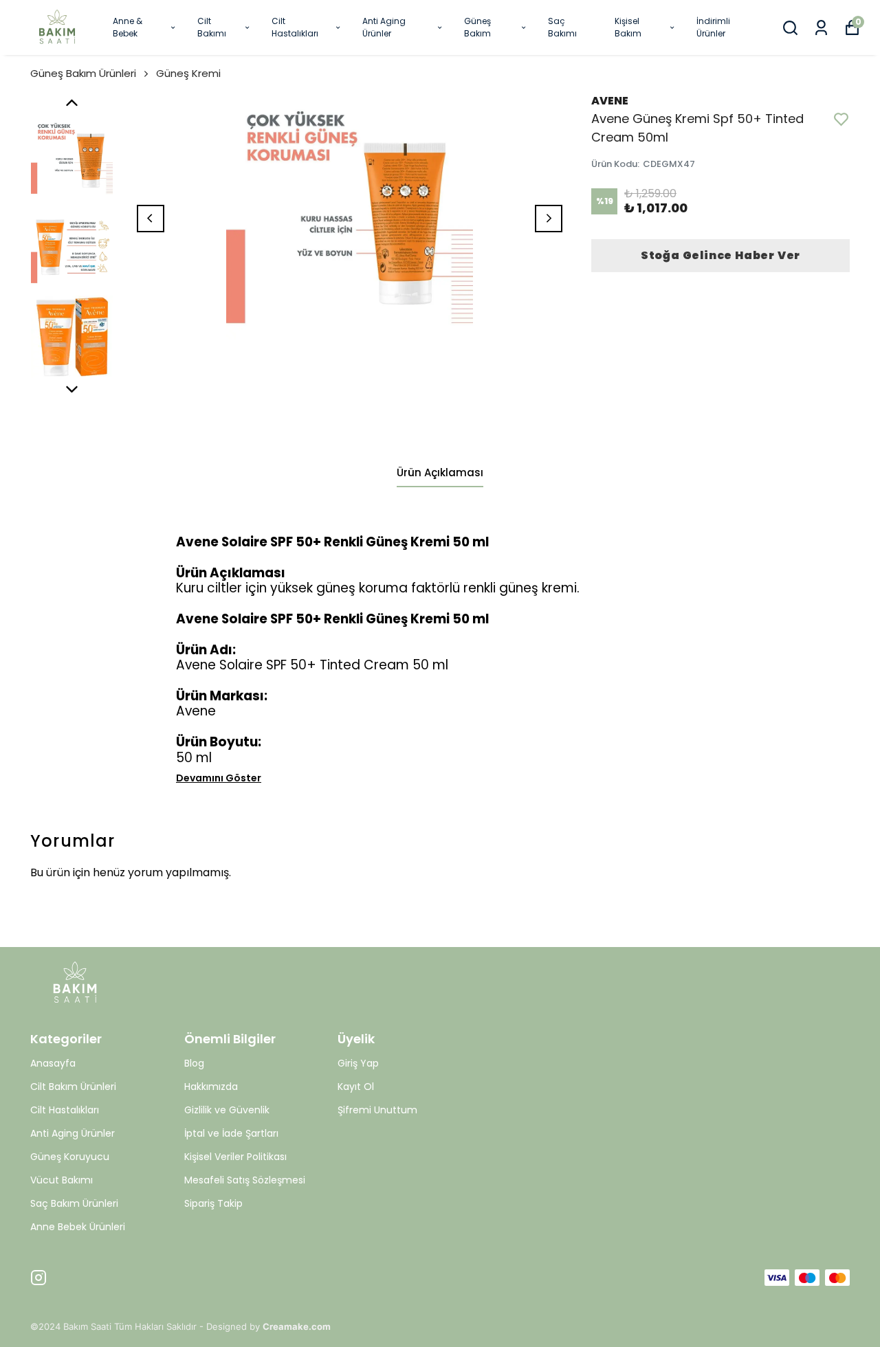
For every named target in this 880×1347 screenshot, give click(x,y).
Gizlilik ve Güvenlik (227, 1110)
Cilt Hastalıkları (295, 27)
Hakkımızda (211, 1086)
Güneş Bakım (477, 27)
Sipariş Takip (213, 1203)
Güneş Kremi (188, 73)
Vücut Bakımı (61, 1180)
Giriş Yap (358, 1063)
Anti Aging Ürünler (384, 27)
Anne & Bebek (127, 27)
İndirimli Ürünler (713, 27)
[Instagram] (38, 1277)
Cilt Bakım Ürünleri (73, 1086)
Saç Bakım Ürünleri (74, 1203)
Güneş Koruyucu (69, 1157)
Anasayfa (53, 1063)
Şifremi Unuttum (377, 1110)
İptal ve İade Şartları (231, 1133)
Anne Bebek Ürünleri (77, 1227)
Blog (194, 1063)
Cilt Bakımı (211, 27)
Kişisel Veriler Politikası (235, 1157)
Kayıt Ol (356, 1086)
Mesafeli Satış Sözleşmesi (244, 1180)
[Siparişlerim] (821, 27)
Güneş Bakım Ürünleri (83, 73)
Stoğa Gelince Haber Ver (720, 255)
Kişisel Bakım (628, 27)
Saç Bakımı (562, 27)
